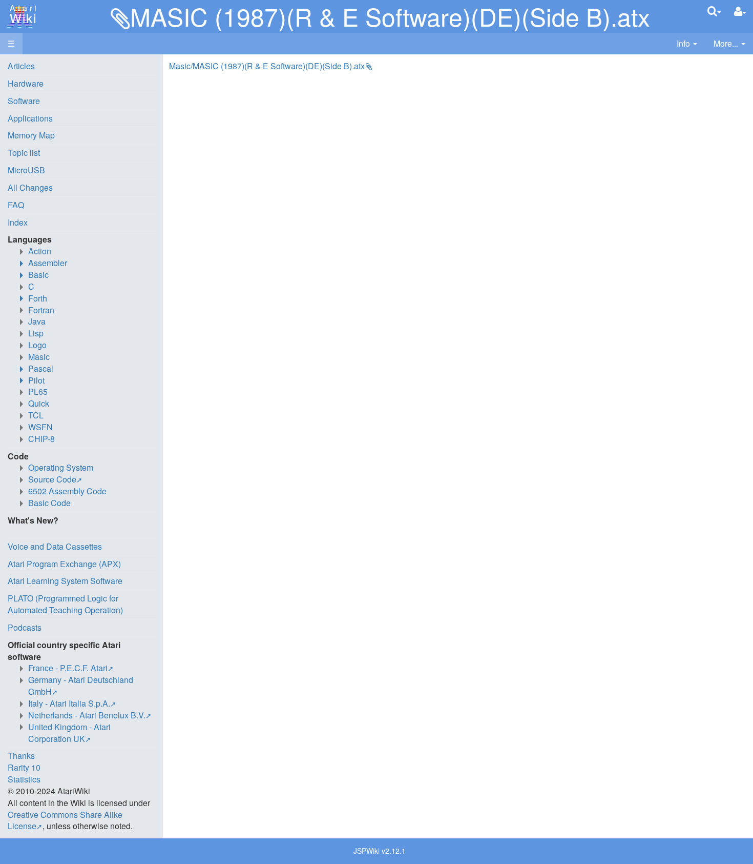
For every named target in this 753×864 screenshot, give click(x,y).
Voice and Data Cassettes (55, 546)
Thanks (21, 755)
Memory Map (31, 135)
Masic (39, 357)
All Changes (30, 187)
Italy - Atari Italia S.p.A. (69, 703)
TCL (36, 415)
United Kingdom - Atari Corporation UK (69, 733)
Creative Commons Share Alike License (65, 820)
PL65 (38, 391)
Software (24, 101)
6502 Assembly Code (67, 491)
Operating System (60, 467)
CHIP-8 (41, 439)
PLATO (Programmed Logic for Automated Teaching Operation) (65, 604)
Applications (30, 118)
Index (18, 222)
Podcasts (24, 627)
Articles (21, 66)
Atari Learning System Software (65, 581)
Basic (38, 274)
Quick (38, 403)
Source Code (52, 479)
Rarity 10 (24, 767)
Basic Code (49, 503)
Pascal (40, 368)
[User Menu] (740, 12)
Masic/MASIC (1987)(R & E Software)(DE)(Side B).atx (267, 66)
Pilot (36, 380)
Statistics (24, 779)
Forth (37, 298)
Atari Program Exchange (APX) (64, 564)
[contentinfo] (687, 44)
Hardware (26, 83)
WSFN (40, 427)
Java (37, 321)
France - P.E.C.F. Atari (68, 668)
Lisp (36, 333)
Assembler (47, 263)
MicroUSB (26, 170)
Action (39, 251)
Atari (21, 14)
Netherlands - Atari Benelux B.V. (86, 715)
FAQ (16, 205)
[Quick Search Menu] (714, 11)
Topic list (24, 152)
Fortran (41, 310)
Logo (37, 345)
